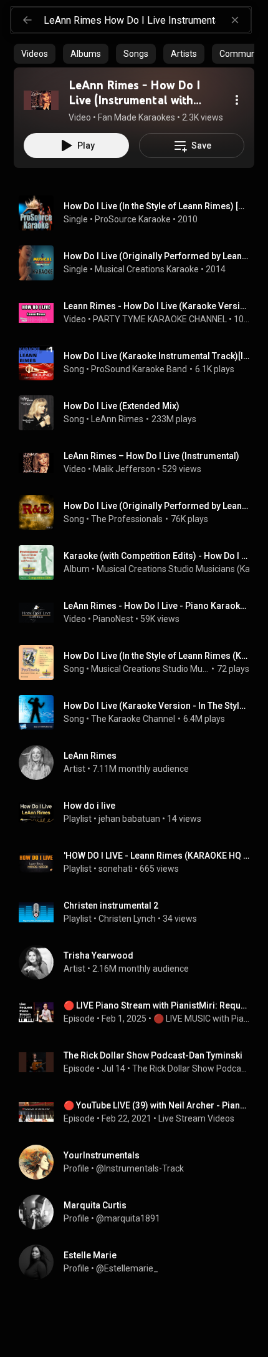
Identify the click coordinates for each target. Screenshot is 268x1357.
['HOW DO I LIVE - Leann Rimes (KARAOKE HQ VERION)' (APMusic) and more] (139, 862)
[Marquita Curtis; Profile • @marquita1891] (139, 1212)
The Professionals (127, 519)
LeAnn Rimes (117, 419)
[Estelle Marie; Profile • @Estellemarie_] (139, 1262)
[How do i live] (139, 812)
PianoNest (113, 619)
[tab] (34, 54)
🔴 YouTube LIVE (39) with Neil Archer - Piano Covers (157, 1105)
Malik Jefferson (124, 469)
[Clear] (235, 20)
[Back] (27, 20)
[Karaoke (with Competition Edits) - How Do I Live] (139, 563)
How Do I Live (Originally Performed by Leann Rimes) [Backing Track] (157, 506)
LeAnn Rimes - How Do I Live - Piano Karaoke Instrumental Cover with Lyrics (157, 606)
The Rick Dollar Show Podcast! (191, 1068)
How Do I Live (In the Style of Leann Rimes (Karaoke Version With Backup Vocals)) (157, 656)
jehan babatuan (129, 819)
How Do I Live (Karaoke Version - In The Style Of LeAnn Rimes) (157, 706)
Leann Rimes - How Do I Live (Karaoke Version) (157, 306)
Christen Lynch (127, 919)
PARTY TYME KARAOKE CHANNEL (160, 319)
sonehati (115, 869)
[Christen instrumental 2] (139, 912)
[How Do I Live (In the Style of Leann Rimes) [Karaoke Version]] (139, 213)
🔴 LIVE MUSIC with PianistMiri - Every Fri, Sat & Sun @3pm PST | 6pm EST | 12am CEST (201, 1019)
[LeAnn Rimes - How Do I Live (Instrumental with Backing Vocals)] (41, 99)
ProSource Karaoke (133, 219)
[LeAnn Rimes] (139, 762)
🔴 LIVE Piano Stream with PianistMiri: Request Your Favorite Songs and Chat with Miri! (157, 1005)
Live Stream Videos (196, 1118)
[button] (41, 99)
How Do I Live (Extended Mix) (121, 406)
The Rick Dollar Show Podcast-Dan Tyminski (153, 1055)
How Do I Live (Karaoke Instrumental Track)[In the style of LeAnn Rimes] (157, 356)
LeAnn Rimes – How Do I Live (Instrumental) (151, 456)
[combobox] (147, 19)
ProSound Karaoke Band (139, 369)
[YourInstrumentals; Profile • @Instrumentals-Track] (139, 1162)
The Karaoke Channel (133, 719)
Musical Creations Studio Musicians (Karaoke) (150, 669)
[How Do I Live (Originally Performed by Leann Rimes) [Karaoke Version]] (139, 263)
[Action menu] (236, 99)
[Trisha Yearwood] (139, 962)
